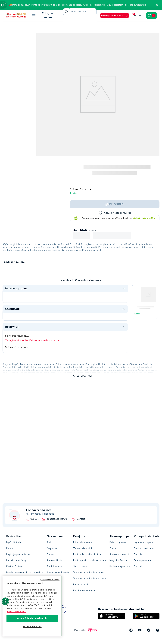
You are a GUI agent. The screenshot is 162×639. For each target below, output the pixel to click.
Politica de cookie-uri (16, 612)
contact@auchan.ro (55, 553)
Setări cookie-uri (32, 627)
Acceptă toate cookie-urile (32, 618)
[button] (72, 14)
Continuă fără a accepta (49, 580)
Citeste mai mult (83, 337)
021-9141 (32, 553)
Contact (79, 553)
